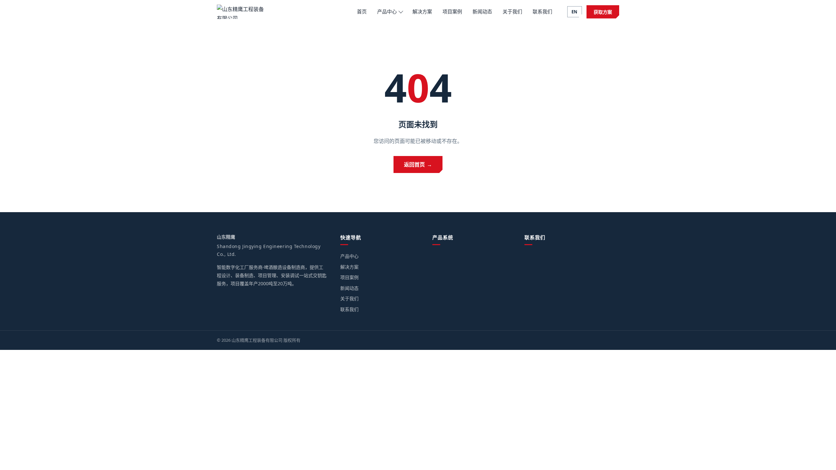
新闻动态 (482, 11)
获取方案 (603, 12)
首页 (362, 11)
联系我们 (542, 11)
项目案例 (452, 11)
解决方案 (422, 11)
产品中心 (387, 11)
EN (574, 12)
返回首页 (418, 164)
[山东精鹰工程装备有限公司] (241, 12)
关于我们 (512, 11)
